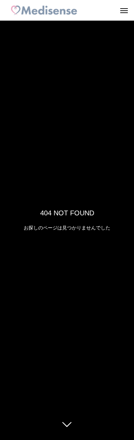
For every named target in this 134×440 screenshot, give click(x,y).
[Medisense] (44, 10)
